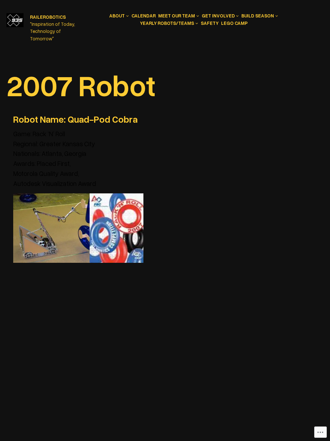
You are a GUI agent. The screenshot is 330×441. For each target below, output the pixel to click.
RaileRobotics (48, 17)
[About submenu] (127, 15)
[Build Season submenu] (276, 15)
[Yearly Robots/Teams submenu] (196, 23)
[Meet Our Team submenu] (197, 15)
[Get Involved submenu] (237, 15)
